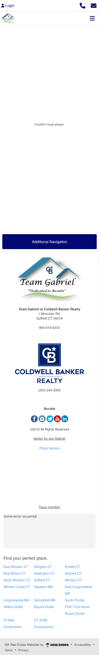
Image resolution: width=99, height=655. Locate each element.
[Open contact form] (93, 5)
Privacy (23, 650)
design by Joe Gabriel (49, 438)
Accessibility (82, 644)
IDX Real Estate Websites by (24, 644)
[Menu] (92, 18)
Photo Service (49, 448)
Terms (9, 650)
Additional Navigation (49, 241)
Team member (49, 507)
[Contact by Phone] (82, 5)
